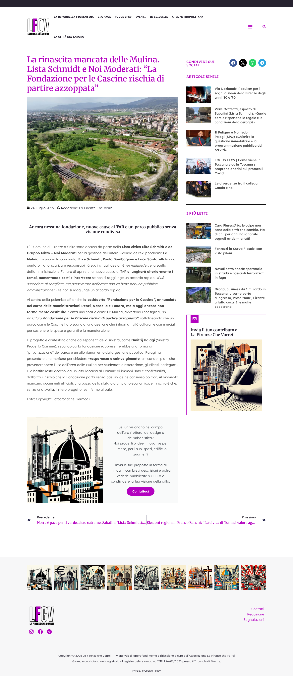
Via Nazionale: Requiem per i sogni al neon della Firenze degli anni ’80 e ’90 (240, 93)
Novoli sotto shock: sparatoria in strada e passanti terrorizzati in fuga (239, 273)
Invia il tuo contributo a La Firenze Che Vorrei (214, 332)
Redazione (255, 614)
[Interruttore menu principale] (250, 26)
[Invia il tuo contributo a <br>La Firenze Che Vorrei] (195, 319)
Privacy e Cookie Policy (146, 670)
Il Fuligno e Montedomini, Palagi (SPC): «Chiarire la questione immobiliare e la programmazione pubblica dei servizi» (238, 141)
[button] (264, 26)
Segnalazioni (254, 619)
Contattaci (140, 491)
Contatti (257, 609)
